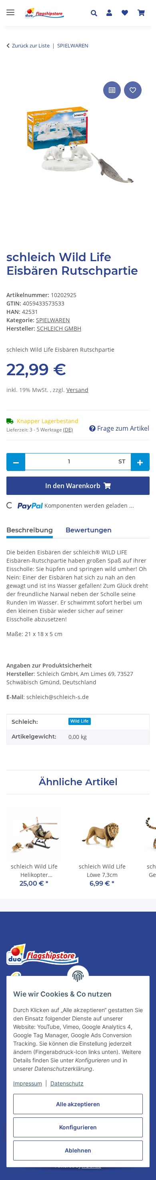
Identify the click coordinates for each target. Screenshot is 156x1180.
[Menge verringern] (16, 462)
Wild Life (79, 721)
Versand (77, 390)
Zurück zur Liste (31, 45)
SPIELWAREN (53, 320)
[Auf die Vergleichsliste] (112, 90)
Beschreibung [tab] (29, 530)
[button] (96, 13)
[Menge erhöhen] (140, 462)
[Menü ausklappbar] (10, 9)
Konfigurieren (78, 1127)
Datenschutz (67, 1083)
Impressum (27, 1083)
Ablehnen (78, 1150)
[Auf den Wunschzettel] (133, 90)
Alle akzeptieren (78, 1104)
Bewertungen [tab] (89, 530)
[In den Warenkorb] (12, 70)
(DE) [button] (68, 429)
